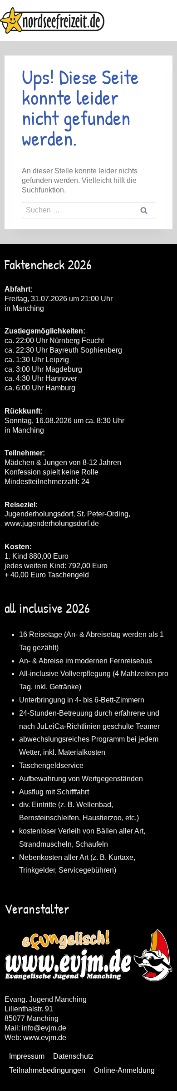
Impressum (26, 1056)
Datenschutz (73, 1056)
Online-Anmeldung (124, 1070)
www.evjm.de (44, 1037)
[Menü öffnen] (168, 20)
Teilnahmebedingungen (47, 1070)
